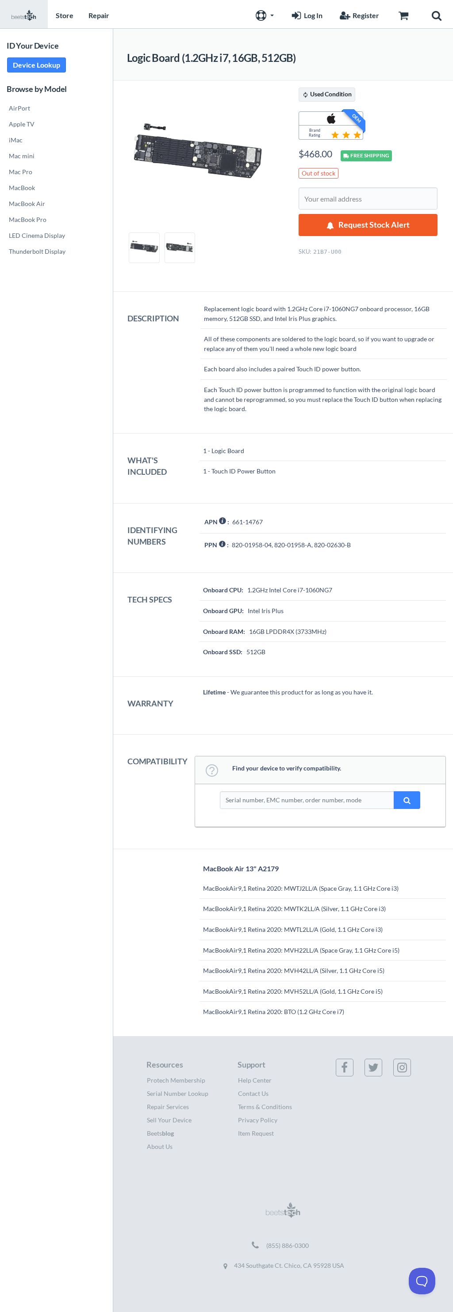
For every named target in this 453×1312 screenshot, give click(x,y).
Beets (160, 1133)
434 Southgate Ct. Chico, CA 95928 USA (288, 1265)
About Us (160, 1146)
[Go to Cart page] (403, 14)
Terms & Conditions (265, 1106)
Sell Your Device (169, 1120)
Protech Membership (176, 1080)
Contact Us (253, 1093)
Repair (98, 15)
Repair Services (168, 1106)
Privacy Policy (257, 1120)
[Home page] (24, 14)
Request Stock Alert (374, 224)
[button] (263, 14)
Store (64, 15)
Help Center (255, 1080)
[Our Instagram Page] (407, 1067)
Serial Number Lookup (177, 1093)
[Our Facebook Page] (350, 1067)
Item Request (256, 1133)
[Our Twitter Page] (379, 1067)
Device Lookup (36, 65)
